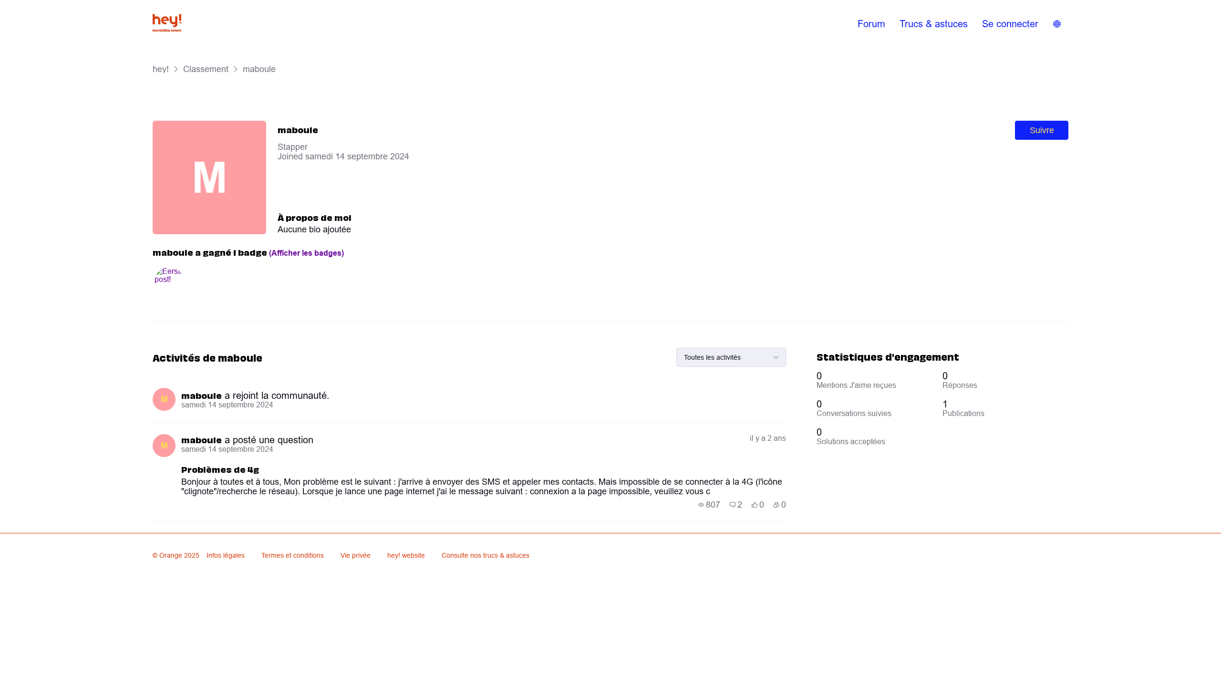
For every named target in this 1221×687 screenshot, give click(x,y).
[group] (709, 505)
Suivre (1042, 130)
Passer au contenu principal (52, 6)
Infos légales (226, 555)
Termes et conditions (292, 555)
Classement (205, 69)
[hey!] (167, 24)
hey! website (406, 555)
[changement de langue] (1056, 24)
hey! (161, 69)
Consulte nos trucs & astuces (485, 555)
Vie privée (356, 555)
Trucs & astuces (934, 23)
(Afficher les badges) (306, 253)
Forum (871, 23)
